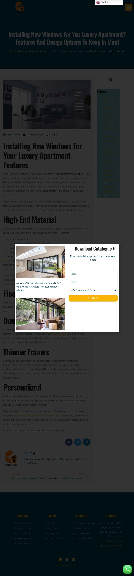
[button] (115, 248)
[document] (67, 288)
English (104, 2)
